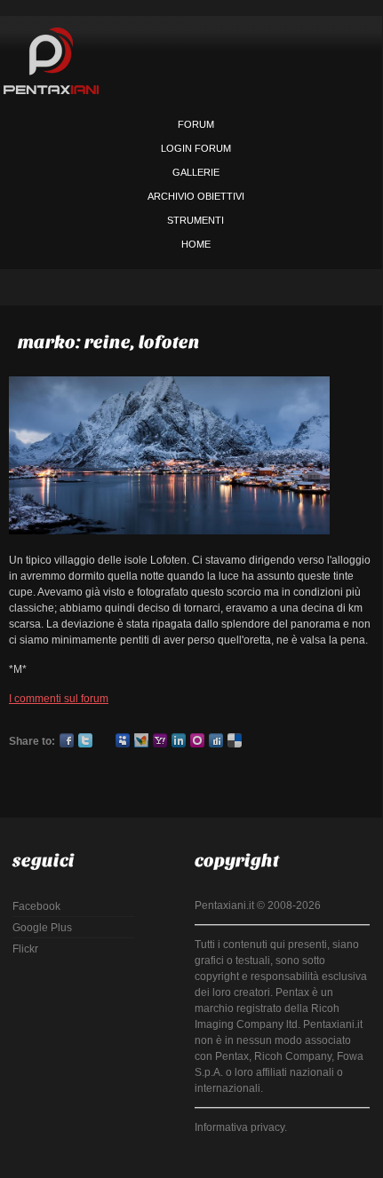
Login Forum (196, 148)
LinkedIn (179, 740)
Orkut (197, 740)
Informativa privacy (239, 1127)
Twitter (85, 740)
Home (196, 244)
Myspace (123, 740)
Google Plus (104, 740)
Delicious (234, 740)
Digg (216, 740)
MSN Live (141, 740)
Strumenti (195, 220)
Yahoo (160, 740)
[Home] (51, 61)
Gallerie (195, 172)
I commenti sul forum (58, 698)
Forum (196, 124)
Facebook (67, 740)
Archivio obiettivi (196, 196)
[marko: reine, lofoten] (169, 384)
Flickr (25, 949)
